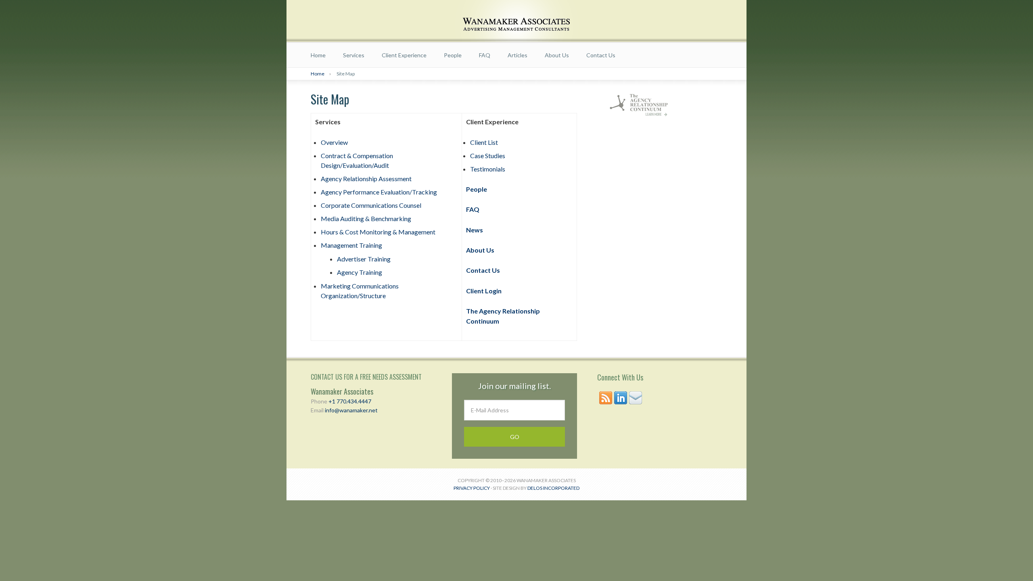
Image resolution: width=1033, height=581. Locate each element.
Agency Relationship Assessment (366, 178)
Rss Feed (605, 397)
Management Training (351, 245)
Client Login (484, 291)
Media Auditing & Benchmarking (366, 218)
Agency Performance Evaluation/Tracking (379, 192)
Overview (334, 142)
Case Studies (487, 155)
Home (318, 55)
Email (635, 397)
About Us (557, 55)
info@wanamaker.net (351, 410)
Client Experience (404, 55)
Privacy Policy (472, 488)
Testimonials (487, 169)
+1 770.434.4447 (349, 401)
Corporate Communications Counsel (371, 205)
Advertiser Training (364, 259)
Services (353, 55)
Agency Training (359, 272)
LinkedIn (620, 397)
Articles (517, 55)
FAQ (484, 55)
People (453, 55)
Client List (484, 142)
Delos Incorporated (553, 488)
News (474, 230)
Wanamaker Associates (516, 21)
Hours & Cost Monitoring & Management (378, 232)
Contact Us (600, 55)
